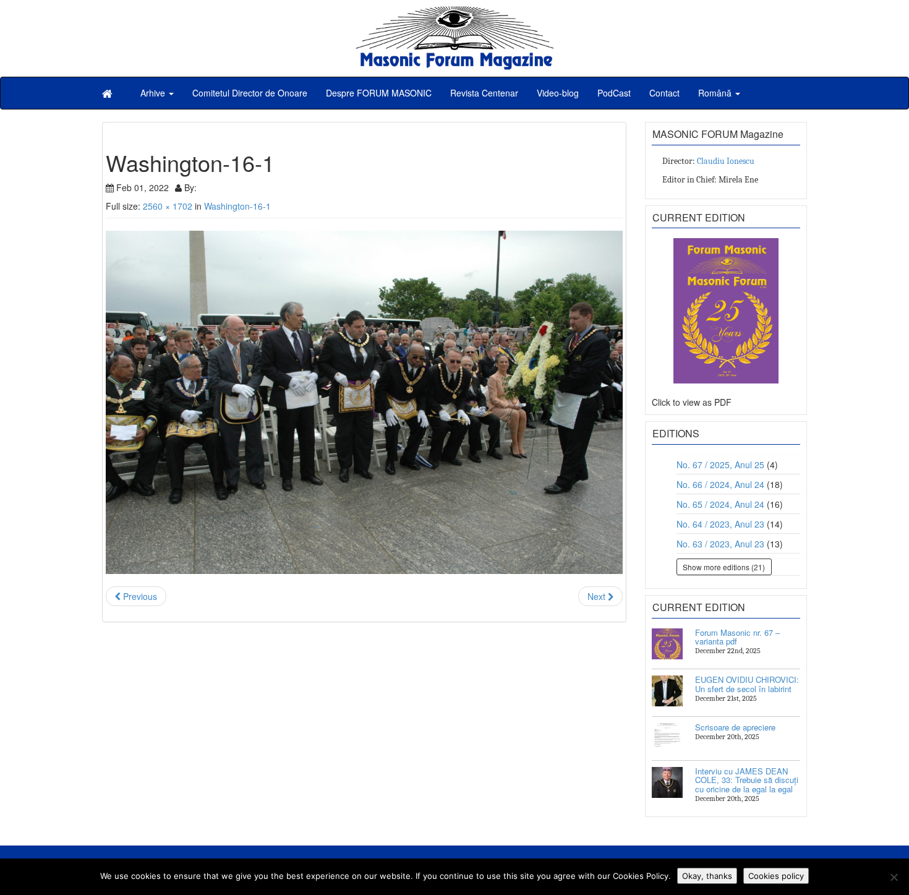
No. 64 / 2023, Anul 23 (720, 524)
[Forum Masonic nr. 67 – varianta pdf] (667, 643)
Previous (139, 596)
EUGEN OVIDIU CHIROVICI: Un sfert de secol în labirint (747, 684)
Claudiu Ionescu (725, 161)
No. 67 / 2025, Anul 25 (720, 464)
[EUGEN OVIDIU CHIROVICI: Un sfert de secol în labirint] (667, 690)
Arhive (154, 93)
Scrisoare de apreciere (735, 727)
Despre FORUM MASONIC (379, 93)
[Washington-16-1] (364, 403)
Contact (664, 93)
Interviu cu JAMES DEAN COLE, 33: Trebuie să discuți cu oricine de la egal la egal (746, 780)
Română (716, 93)
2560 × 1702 (167, 206)
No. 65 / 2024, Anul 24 (720, 504)
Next (597, 596)
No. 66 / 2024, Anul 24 (720, 484)
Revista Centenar (484, 93)
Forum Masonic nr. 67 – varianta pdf (737, 637)
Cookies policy (776, 876)
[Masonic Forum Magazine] (454, 12)
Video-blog (558, 93)
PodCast (614, 93)
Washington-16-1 (237, 206)
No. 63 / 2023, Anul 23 (720, 543)
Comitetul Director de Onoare (249, 93)
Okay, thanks (707, 876)
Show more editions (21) (724, 567)
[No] (893, 877)
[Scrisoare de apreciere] (667, 738)
